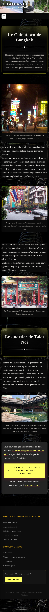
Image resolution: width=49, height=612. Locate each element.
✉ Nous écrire (8, 553)
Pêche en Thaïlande (10, 540)
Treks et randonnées (10, 523)
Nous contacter (13, 579)
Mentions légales (9, 566)
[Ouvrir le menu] (4, 16)
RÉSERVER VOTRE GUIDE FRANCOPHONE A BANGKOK (26, 470)
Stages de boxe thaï (10, 527)
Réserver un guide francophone (14, 557)
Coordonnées (7, 561)
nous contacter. (32, 485)
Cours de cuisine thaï (10, 535)
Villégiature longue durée (12, 531)
